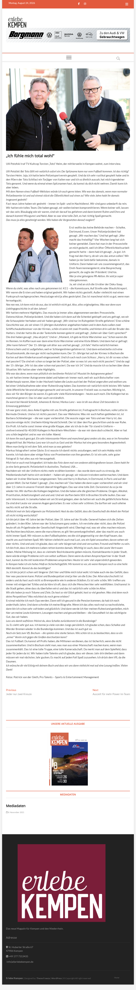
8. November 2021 (16, 812)
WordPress (56, 978)
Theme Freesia (43, 978)
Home (116, 977)
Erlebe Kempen (14, 978)
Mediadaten (16, 805)
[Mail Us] (38, 3)
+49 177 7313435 (18, 956)
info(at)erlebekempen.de (19, 961)
